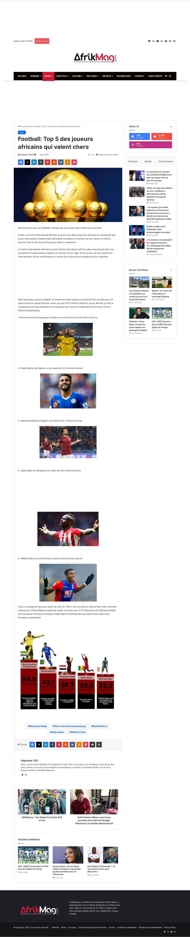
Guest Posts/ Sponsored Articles (92, 927)
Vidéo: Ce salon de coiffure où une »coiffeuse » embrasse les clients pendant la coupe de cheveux (159, 194)
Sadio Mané (57, 732)
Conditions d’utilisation (127, 927)
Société (106, 76)
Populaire (133, 161)
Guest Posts (155, 76)
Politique (92, 76)
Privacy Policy (170, 927)
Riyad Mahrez (99, 726)
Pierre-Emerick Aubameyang (70, 726)
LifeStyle (61, 76)
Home (63, 927)
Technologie (123, 76)
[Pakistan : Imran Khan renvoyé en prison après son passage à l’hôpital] (139, 313)
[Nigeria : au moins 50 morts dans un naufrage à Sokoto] (162, 282)
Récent (148, 161)
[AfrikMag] (95, 58)
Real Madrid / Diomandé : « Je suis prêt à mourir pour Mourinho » (101, 869)
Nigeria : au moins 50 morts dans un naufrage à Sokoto (162, 293)
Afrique (34, 76)
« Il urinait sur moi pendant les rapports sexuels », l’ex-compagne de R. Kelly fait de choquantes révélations (159, 246)
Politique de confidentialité (150, 927)
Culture (76, 76)
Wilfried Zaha (78, 732)
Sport (47, 76)
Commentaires (165, 161)
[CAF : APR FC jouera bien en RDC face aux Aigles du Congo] (33, 855)
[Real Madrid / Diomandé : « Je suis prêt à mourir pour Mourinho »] (102, 855)
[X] (25, 774)
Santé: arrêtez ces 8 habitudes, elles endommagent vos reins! (158, 229)
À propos (72, 927)
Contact (139, 76)
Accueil (22, 76)
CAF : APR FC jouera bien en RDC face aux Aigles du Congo (162, 324)
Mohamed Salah (38, 726)
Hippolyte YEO (26, 155)
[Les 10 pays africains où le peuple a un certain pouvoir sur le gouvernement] (139, 282)
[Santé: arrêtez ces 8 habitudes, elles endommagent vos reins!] (137, 230)
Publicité (55, 927)
